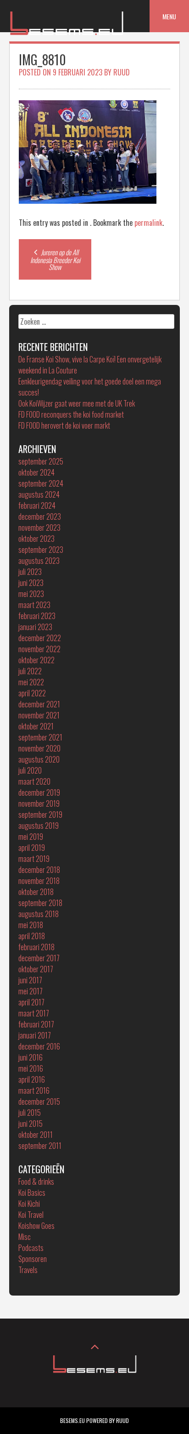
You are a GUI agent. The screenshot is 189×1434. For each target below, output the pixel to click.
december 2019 (39, 792)
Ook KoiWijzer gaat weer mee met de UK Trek (76, 403)
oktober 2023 (36, 538)
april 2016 (31, 1079)
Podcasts (31, 1247)
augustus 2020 (39, 759)
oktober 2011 (35, 1134)
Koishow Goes (36, 1225)
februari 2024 (37, 505)
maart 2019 (34, 858)
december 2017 (39, 958)
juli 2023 (30, 571)
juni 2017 (30, 980)
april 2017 (31, 1002)
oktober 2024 (36, 472)
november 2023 (39, 527)
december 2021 (39, 704)
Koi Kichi (29, 1203)
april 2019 (31, 847)
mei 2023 (31, 593)
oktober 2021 (36, 726)
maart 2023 (34, 604)
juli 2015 (29, 1112)
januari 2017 (34, 1035)
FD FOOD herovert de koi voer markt (64, 425)
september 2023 (40, 549)
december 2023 (39, 516)
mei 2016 (30, 1068)
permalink (148, 222)
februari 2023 (37, 615)
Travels (28, 1269)
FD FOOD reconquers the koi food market (71, 414)
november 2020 (39, 748)
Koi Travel (31, 1214)
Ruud (121, 72)
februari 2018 (36, 946)
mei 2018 (30, 924)
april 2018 (31, 935)
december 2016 (39, 1046)
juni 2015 (30, 1123)
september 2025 (40, 461)
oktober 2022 (36, 659)
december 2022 (39, 637)
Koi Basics (31, 1192)
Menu (169, 16)
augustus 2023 (39, 560)
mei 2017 (30, 991)
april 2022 (32, 693)
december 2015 (39, 1101)
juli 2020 (30, 770)
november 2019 (39, 803)
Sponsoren (32, 1258)
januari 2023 (35, 626)
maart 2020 (34, 781)
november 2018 (39, 880)
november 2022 (39, 648)
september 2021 (40, 737)
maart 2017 (33, 1013)
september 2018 (40, 902)
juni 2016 (30, 1057)
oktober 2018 (36, 891)
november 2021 (39, 715)
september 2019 (40, 814)
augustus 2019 (38, 825)
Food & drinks (36, 1181)
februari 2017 (36, 1024)
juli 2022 (30, 671)
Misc (24, 1236)
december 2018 (39, 869)
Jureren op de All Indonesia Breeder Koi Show (55, 259)
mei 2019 (30, 836)
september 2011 (39, 1145)
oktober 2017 (35, 969)
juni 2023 (31, 582)
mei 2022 (31, 682)
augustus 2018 (38, 913)
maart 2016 (34, 1090)
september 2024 (40, 483)
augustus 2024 (39, 494)
